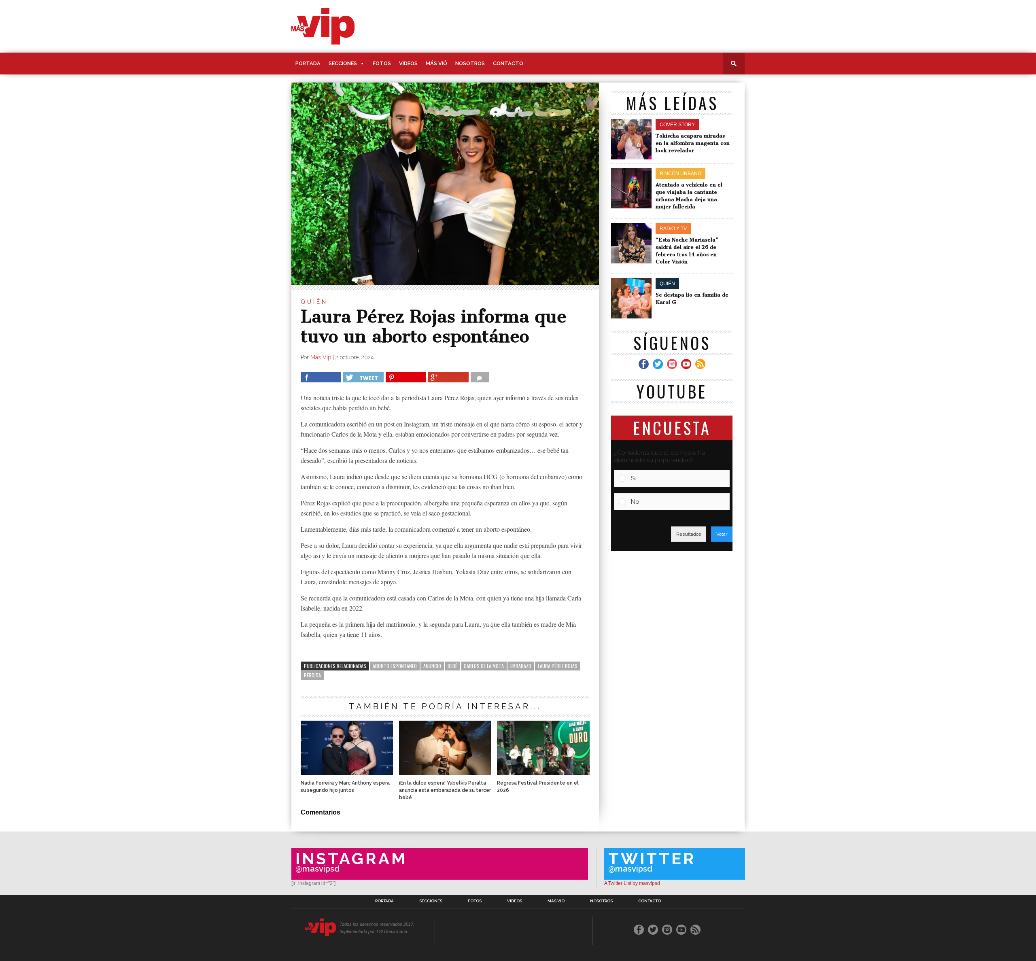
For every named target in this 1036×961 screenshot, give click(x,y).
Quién (314, 302)
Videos (408, 63)
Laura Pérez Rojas (557, 665)
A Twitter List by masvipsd (632, 883)
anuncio (432, 665)
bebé (452, 665)
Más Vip (320, 357)
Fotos (382, 63)
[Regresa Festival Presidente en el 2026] (543, 773)
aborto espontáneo (395, 665)
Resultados (688, 534)
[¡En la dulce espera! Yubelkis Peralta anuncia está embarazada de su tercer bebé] (445, 773)
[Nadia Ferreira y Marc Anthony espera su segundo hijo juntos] (347, 773)
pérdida (312, 675)
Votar (721, 534)
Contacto (508, 63)
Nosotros (470, 63)
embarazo (520, 665)
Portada (308, 63)
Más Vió (436, 63)
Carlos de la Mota (484, 665)
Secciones (343, 63)
